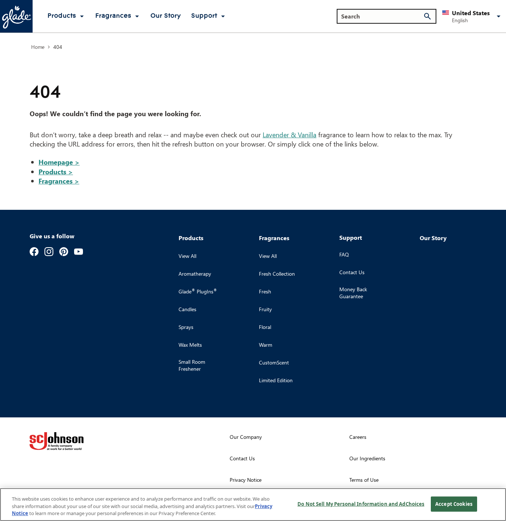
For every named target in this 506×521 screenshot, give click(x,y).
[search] (427, 16)
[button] (472, 16)
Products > (56, 171)
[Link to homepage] (16, 16)
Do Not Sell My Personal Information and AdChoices (360, 503)
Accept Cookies (453, 503)
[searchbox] (382, 16)
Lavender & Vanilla (289, 134)
